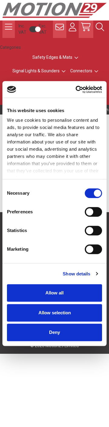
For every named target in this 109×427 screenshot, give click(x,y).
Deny (54, 332)
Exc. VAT (43, 29)
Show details (76, 273)
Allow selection (54, 312)
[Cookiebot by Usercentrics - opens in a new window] (77, 89)
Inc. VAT (22, 29)
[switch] (93, 212)
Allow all (54, 292)
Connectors (81, 70)
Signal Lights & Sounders (36, 70)
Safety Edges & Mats (52, 57)
